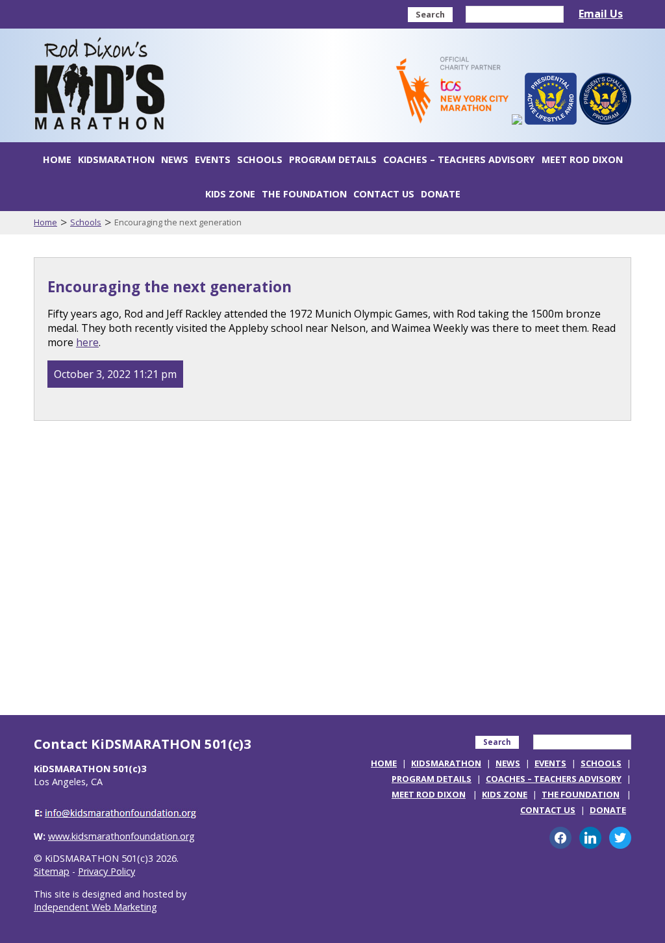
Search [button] (430, 14)
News (174, 159)
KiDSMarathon (116, 159)
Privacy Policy (106, 871)
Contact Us (383, 194)
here (87, 342)
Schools (259, 159)
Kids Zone (230, 194)
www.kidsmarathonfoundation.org (121, 836)
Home (57, 159)
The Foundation (304, 194)
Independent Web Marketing (95, 907)
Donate (440, 194)
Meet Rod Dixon (582, 159)
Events (213, 159)
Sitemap (51, 871)
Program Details (333, 159)
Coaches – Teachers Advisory (459, 159)
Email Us (601, 13)
